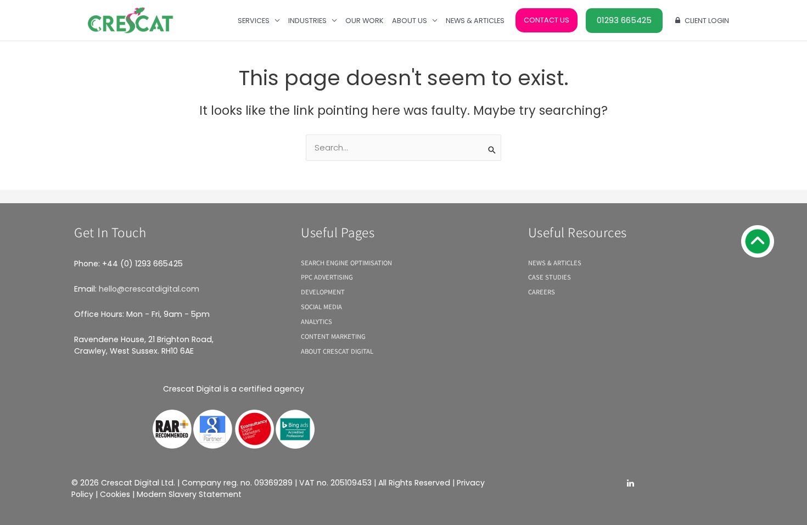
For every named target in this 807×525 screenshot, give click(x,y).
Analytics (316, 321)
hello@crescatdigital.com (149, 288)
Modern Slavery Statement (189, 494)
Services (254, 20)
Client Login (707, 20)
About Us (409, 20)
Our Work (364, 20)
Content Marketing (333, 336)
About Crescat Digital (337, 351)
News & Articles (475, 20)
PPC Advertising (327, 276)
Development (323, 291)
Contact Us (546, 20)
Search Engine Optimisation (346, 262)
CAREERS (541, 291)
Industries (307, 20)
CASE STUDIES (549, 276)
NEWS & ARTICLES (554, 262)
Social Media (321, 306)
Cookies (115, 494)
